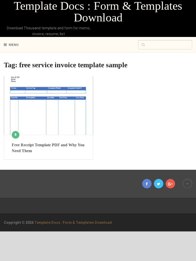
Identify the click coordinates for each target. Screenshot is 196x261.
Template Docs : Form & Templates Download (98, 11)
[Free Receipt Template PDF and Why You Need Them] (48, 105)
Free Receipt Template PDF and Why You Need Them (48, 148)
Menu (14, 45)
